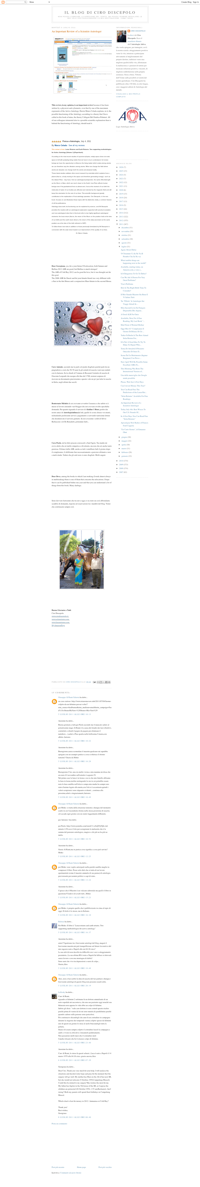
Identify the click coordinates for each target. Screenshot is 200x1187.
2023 (121, 178)
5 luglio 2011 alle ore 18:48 (74, 968)
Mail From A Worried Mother (132, 325)
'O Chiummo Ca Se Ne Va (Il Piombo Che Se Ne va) (132, 255)
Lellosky (61, 992)
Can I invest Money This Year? (133, 385)
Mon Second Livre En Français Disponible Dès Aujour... (133, 309)
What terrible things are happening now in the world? (133, 261)
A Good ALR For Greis (130, 314)
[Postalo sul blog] (100, 682)
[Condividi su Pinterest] (109, 682)
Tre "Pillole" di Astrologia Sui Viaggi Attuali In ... (132, 302)
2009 (121, 464)
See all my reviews (77, 145)
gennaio (125, 456)
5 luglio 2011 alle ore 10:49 (74, 797)
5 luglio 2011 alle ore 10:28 (74, 761)
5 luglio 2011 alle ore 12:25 (74, 856)
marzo (124, 448)
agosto (124, 242)
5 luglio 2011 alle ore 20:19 (74, 985)
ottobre (125, 235)
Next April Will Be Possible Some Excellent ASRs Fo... (134, 363)
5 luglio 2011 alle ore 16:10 (74, 915)
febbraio (125, 452)
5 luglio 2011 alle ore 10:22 (74, 740)
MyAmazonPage (58, 625)
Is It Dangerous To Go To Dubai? (134, 273)
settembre (126, 239)
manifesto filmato (134, 41)
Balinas (61, 921)
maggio (125, 440)
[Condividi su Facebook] (106, 682)
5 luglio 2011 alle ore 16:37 (74, 932)
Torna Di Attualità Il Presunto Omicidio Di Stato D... (132, 350)
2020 (121, 190)
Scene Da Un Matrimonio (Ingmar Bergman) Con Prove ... (134, 357)
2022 (121, 182)
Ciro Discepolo (138, 31)
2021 (121, 186)
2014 (121, 212)
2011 (121, 224)
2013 (121, 216)
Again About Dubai (128, 249)
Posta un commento (59, 1123)
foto (132, 35)
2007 (121, 472)
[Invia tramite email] (98, 682)
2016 (121, 205)
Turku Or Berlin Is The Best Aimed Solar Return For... (134, 336)
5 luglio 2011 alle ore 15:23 (74, 897)
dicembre (125, 227)
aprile (124, 444)
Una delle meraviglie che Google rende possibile (134, 376)
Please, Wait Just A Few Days (132, 382)
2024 (121, 174)
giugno (125, 437)
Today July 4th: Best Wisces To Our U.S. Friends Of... (133, 411)
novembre (126, 231)
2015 (121, 209)
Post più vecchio (105, 1167)
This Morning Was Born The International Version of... (132, 370)
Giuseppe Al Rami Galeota (68, 697)
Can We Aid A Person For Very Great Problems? (133, 279)
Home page (81, 1167)
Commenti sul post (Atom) (70, 1172)
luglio (124, 246)
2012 (121, 220)
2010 (121, 460)
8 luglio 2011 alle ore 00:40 (74, 1117)
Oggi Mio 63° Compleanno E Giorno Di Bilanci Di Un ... (132, 330)
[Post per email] (94, 682)
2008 (121, 468)
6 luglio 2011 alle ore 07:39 (74, 1060)
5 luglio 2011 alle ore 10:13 (74, 714)
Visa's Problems (127, 284)
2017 (121, 201)
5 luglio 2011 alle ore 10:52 (74, 839)
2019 (121, 193)
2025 (121, 171)
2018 (121, 197)
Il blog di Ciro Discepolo (100, 12)
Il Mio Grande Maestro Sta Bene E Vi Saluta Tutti (134, 296)
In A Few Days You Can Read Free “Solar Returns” (134, 417)
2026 (121, 167)
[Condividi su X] (103, 682)
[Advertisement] (74, 1145)
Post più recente (58, 1167)
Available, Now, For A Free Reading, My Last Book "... (133, 319)
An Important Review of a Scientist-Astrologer (131, 404)
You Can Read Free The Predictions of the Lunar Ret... (134, 391)
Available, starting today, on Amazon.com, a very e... (132, 268)
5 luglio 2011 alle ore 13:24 (74, 880)
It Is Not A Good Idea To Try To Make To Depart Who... (133, 343)
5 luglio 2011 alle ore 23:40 (74, 1042)
